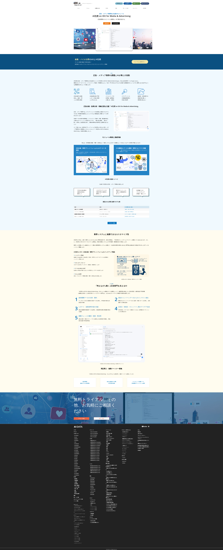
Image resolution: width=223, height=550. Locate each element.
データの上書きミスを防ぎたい (111, 507)
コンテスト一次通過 (93, 508)
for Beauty (76, 438)
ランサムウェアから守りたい (110, 510)
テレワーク (124, 450)
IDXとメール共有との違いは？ (79, 509)
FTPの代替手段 (76, 541)
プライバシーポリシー (141, 435)
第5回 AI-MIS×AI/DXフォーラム (95, 472)
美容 (107, 456)
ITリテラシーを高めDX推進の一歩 (111, 504)
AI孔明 (91, 438)
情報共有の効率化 (109, 492)
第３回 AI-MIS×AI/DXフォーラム (95, 469)
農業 (107, 441)
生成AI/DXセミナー (93, 440)
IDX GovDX (92, 492)
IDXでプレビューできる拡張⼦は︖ (127, 443)
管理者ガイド (124, 436)
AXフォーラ (92, 429)
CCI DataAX (92, 487)
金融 (75, 490)
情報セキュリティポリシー (142, 443)
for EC (75, 442)
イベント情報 (76, 500)
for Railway (76, 460)
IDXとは (75, 431)
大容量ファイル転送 (77, 533)
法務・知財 (108, 435)
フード (107, 451)
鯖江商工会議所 (76, 493)
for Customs (76, 448)
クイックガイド (124, 433)
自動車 (107, 444)
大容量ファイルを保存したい (110, 485)
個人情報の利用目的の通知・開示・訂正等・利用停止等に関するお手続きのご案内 (143, 447)
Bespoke (91, 517)
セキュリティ (76, 531)
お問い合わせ (140, 433)
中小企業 (107, 461)
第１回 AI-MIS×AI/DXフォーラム (95, 465)
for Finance (76, 463)
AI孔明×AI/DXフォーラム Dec (94, 460)
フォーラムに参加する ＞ (140, 61)
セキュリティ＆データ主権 (78, 499)
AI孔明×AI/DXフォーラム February (95, 443)
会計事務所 (76, 483)
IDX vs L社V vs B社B (77, 507)
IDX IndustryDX (92, 484)
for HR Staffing (76, 453)
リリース (123, 457)
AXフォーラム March (93, 435)
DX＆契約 (91, 515)
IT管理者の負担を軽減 (109, 502)
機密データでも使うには (110, 480)
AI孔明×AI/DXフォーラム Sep (94, 455)
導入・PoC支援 (76, 497)
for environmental (77, 468)
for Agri (75, 471)
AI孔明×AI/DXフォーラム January (95, 442)
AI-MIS (91, 463)
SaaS (91, 504)
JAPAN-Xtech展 (92, 520)
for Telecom (76, 435)
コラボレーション (77, 529)
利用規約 (139, 450)
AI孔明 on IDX (76, 433)
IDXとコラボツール (77, 518)
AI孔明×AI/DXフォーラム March (95, 445)
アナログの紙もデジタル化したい (111, 505)
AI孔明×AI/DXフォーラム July (94, 452)
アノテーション (92, 499)
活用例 (75, 476)
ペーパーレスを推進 (109, 509)
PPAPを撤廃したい (109, 472)
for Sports (75, 456)
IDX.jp (138, 429)
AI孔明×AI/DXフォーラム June (95, 450)
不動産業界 (76, 480)
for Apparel (76, 470)
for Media (76, 465)
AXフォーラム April (93, 436)
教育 (107, 448)
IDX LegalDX (92, 479)
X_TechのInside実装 (93, 518)
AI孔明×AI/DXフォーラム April (95, 447)
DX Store (123, 462)
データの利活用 (76, 524)
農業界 (75, 491)
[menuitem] (78, 8)
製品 (90, 475)
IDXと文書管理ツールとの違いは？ (79, 516)
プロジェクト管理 (77, 538)
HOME (75, 429)
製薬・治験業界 (76, 485)
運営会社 (139, 431)
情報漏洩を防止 (108, 494)
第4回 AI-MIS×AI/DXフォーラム (95, 470)
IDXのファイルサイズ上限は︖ (127, 441)
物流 (107, 459)
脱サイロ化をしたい (109, 500)
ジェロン (107, 453)
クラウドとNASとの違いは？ (78, 523)
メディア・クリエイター (110, 438)
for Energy (76, 455)
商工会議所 (108, 443)
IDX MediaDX (92, 482)
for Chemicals (76, 443)
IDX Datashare (92, 477)
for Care (75, 437)
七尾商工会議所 (92, 491)
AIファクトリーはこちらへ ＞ (87, 3)
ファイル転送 (76, 536)
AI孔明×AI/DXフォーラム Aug (94, 453)
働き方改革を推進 (109, 499)
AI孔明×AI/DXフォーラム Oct (94, 456)
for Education (76, 445)
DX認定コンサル (92, 503)
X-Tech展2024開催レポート (94, 522)
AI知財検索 (92, 513)
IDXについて (76, 504)
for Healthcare (76, 475)
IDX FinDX (91, 486)
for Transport (76, 473)
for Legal (75, 458)
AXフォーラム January (93, 431)
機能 (74, 495)
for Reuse (75, 461)
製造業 (107, 431)
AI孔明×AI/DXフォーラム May (95, 448)
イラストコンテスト (93, 506)
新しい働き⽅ (124, 448)
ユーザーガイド (124, 435)
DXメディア (124, 461)
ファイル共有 (76, 534)
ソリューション (108, 429)
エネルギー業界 (76, 487)
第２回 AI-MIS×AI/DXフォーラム (95, 467)
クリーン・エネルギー (109, 454)
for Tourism (76, 450)
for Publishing (76, 451)
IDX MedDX (92, 481)
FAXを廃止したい (109, 471)
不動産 (107, 458)
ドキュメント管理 (77, 539)
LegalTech (92, 511)
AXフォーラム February (94, 433)
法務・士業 (76, 488)
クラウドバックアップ (77, 543)
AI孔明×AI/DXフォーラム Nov (94, 458)
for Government (77, 466)
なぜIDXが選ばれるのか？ (78, 505)
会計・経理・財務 (109, 433)
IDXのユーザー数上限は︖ (126, 440)
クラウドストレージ (125, 447)
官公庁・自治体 (108, 440)
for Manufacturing (77, 446)
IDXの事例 (123, 453)
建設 (107, 446)
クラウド (75, 528)
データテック (92, 501)
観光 (107, 449)
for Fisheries (76, 440)
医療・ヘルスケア (109, 436)
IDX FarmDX (92, 494)
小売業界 (75, 482)
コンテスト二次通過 (93, 509)
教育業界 (75, 478)
